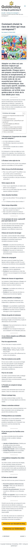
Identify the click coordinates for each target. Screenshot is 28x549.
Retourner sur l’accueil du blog (14, 524)
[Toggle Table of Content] (23, 113)
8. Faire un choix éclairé (7, 132)
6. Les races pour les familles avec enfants (12, 128)
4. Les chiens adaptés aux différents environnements (10, 124)
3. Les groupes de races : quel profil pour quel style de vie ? (13, 121)
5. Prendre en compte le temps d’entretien (12, 127)
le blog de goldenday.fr (11, 10)
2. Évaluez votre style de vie (8, 118)
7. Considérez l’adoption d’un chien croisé (12, 130)
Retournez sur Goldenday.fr (14, 529)
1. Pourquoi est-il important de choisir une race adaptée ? (13, 116)
